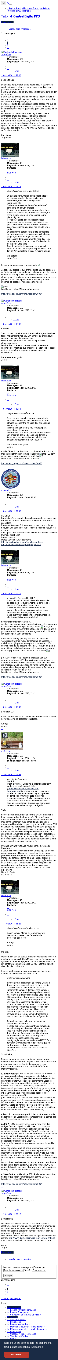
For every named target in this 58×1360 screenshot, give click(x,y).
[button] (8, 38)
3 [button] (7, 45)
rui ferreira (6, 751)
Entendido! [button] (16, 1354)
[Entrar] (8, 3)
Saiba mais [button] (37, 1347)
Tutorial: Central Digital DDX (20, 16)
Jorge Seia (6, 54)
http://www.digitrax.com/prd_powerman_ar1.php (32, 1238)
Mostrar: (7, 1267)
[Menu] (11, 4)
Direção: (28, 1270)
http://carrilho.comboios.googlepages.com (21, 544)
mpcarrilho (6, 490)
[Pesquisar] (3, 3)
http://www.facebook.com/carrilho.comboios (22, 542)
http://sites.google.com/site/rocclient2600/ (21, 294)
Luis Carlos (6, 158)
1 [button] (7, 40)
